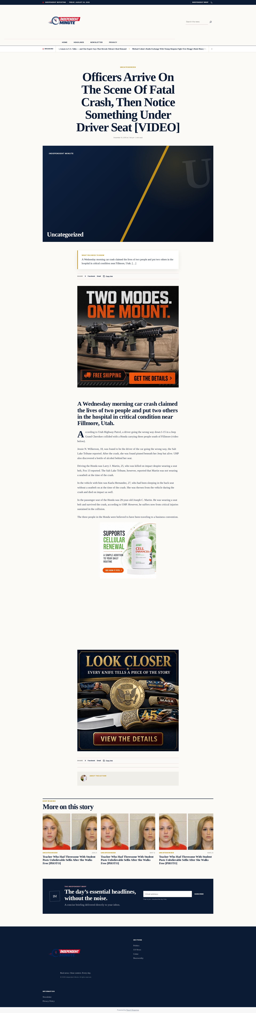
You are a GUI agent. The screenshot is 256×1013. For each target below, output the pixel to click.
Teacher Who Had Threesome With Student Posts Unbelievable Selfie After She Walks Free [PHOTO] (69, 860)
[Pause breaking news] (211, 49)
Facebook (91, 276)
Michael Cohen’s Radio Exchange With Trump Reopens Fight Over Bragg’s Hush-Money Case (143, 49)
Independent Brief (200, 2)
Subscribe (199, 894)
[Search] (210, 22)
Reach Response (132, 1010)
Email (99, 276)
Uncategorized (128, 67)
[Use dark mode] (211, 2)
